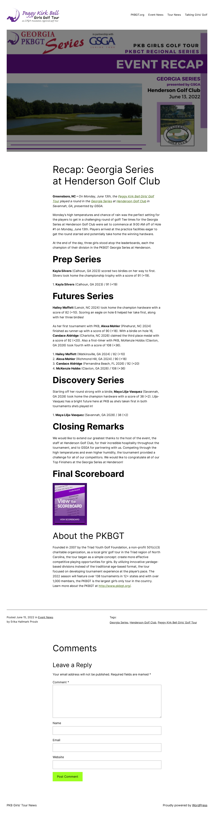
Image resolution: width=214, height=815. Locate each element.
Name (57, 723)
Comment (61, 682)
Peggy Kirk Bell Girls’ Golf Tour (177, 622)
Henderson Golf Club (131, 201)
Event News (45, 617)
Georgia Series (101, 201)
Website (58, 757)
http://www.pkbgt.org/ (115, 586)
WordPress (199, 805)
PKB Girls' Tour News (22, 805)
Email (56, 740)
